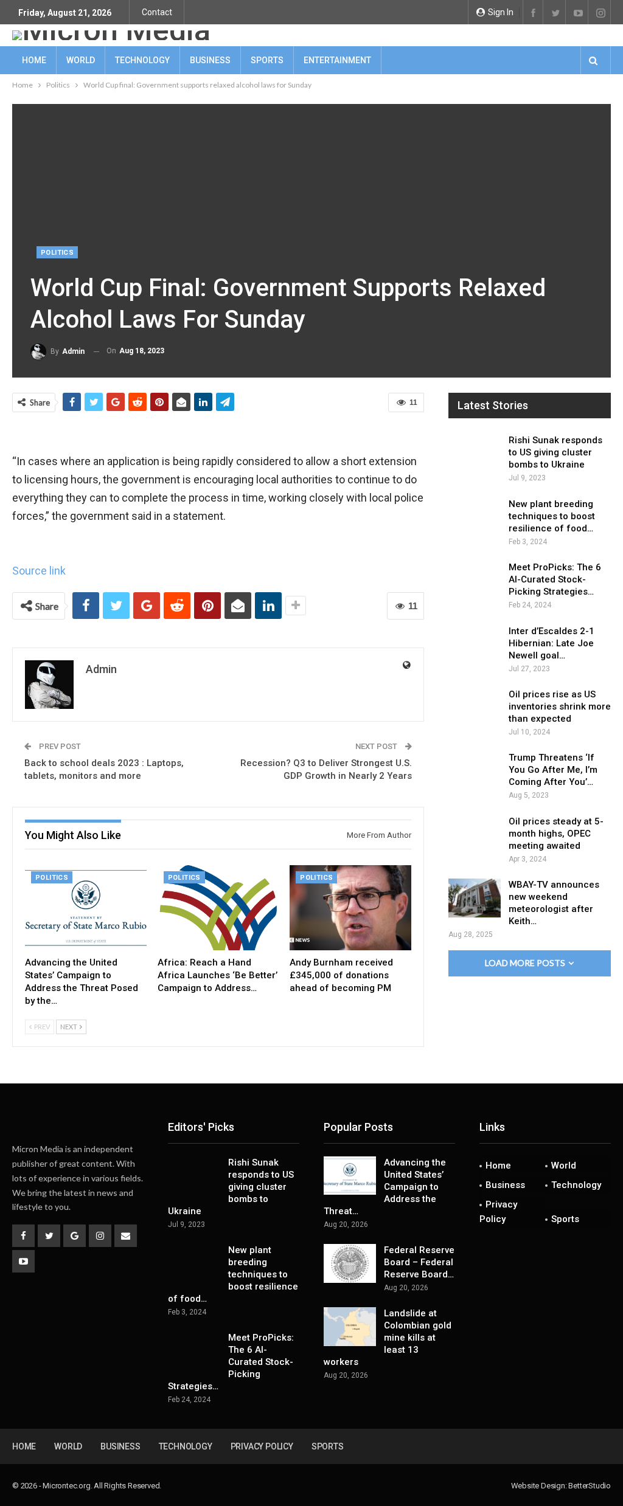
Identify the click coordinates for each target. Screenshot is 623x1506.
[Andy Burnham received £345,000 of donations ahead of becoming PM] (350, 907)
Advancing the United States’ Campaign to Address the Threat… (385, 1187)
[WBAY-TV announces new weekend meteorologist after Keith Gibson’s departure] (474, 898)
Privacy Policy (498, 1211)
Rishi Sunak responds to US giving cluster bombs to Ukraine (555, 452)
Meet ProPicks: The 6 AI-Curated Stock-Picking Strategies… (555, 579)
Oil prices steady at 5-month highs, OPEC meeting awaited (556, 833)
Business (210, 60)
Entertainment (337, 60)
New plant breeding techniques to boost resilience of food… (552, 516)
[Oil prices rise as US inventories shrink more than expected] (474, 707)
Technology (142, 60)
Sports (267, 60)
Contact (157, 12)
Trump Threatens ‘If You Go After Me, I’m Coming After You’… (553, 769)
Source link (39, 570)
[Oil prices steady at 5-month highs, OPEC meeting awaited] (474, 834)
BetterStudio (589, 1485)
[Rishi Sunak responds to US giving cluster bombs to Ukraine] (474, 453)
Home (34, 60)
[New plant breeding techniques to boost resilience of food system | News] (474, 517)
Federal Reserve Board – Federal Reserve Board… (419, 1262)
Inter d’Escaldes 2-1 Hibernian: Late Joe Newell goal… (551, 643)
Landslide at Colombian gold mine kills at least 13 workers (387, 1337)
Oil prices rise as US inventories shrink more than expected (560, 706)
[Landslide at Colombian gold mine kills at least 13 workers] (350, 1326)
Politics (57, 253)
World (80, 60)
